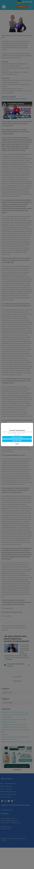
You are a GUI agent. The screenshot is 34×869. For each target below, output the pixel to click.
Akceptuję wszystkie (17, 440)
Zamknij (17, 443)
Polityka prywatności (21, 433)
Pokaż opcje (17, 434)
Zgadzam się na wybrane (17, 437)
